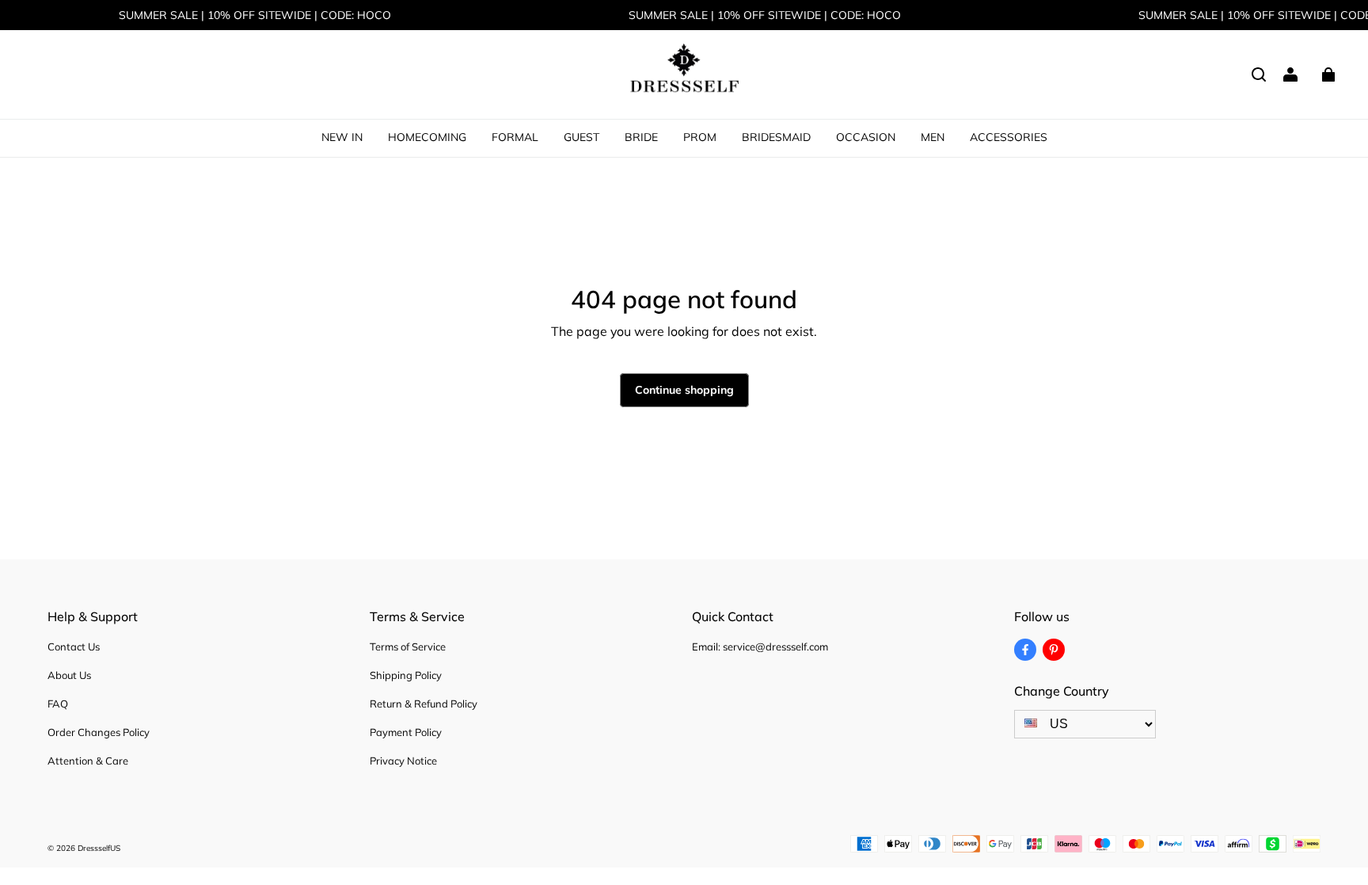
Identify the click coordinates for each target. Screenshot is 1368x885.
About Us (69, 675)
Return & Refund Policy (423, 703)
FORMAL (515, 137)
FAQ (58, 703)
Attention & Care (88, 760)
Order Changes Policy (99, 732)
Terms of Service (408, 646)
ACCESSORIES (1008, 137)
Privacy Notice (403, 760)
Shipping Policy (406, 675)
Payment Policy (406, 732)
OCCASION (865, 137)
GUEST (581, 137)
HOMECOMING (427, 137)
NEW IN (342, 137)
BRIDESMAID (776, 137)
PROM (699, 137)
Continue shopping (684, 390)
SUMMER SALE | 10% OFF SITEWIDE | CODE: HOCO (255, 15)
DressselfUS (99, 848)
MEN (932, 137)
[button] (1259, 74)
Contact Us (74, 646)
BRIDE (641, 137)
